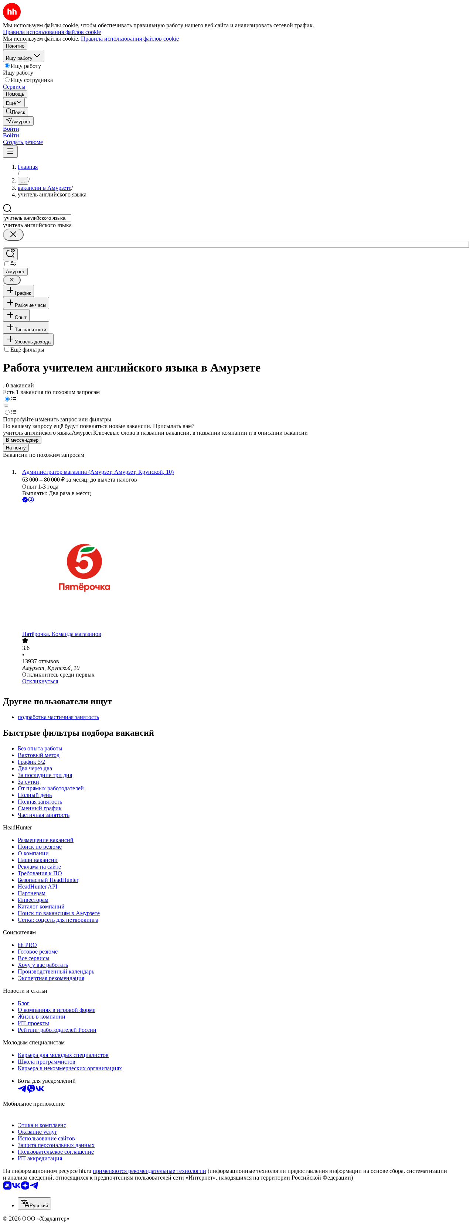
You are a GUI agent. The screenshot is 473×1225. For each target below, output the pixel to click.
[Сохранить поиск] (10, 254)
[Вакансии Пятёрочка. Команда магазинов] (244, 567)
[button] (11, 129)
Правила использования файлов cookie (130, 38)
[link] (15, 111)
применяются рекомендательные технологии (149, 1171)
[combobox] (37, 218)
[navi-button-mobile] (10, 152)
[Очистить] (13, 235)
